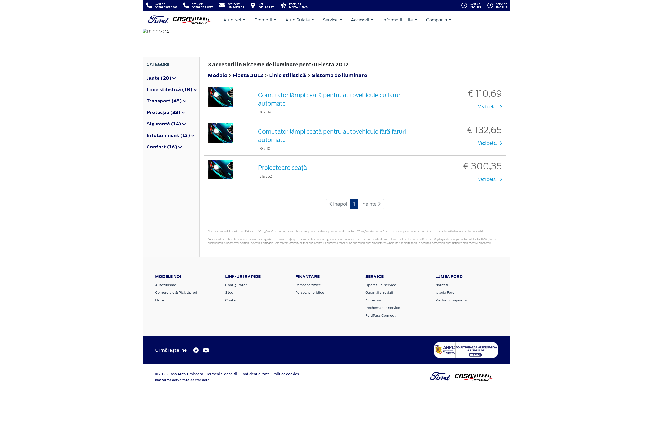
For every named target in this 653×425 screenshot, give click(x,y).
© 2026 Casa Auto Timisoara (179, 373)
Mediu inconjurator (451, 300)
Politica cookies (286, 373)
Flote (159, 300)
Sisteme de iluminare (339, 75)
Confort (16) (162, 147)
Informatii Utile (398, 20)
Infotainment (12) (169, 135)
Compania (437, 20)
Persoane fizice (308, 284)
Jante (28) (159, 78)
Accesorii (360, 20)
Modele (217, 75)
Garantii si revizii (379, 292)
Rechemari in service (382, 307)
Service (330, 20)
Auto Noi (232, 20)
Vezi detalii (489, 107)
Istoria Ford (445, 292)
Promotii (264, 20)
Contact (232, 300)
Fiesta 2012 (248, 75)
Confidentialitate (255, 373)
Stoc (229, 292)
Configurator (236, 284)
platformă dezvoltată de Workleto (182, 380)
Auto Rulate (298, 20)
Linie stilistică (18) (170, 89)
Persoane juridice (309, 292)
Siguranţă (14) (164, 124)
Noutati (441, 284)
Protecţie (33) (164, 112)
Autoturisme (165, 284)
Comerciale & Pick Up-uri (176, 292)
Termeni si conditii (221, 373)
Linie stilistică (288, 75)
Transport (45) (165, 101)
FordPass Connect (380, 315)
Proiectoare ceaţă (282, 167)
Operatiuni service (380, 284)
